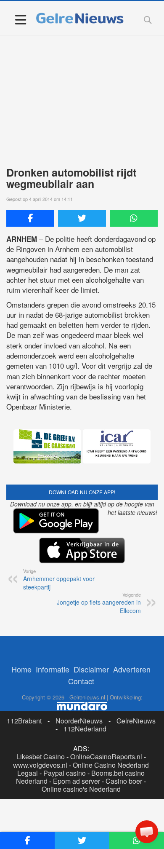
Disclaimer (91, 669)
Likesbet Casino (40, 756)
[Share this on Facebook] (30, 218)
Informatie (52, 669)
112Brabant (24, 721)
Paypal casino (64, 773)
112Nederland (84, 729)
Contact (81, 680)
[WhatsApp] (134, 218)
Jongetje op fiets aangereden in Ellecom (99, 603)
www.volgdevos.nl (40, 765)
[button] (146, 831)
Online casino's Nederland (81, 789)
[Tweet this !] (82, 218)
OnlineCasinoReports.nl (106, 756)
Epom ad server (76, 781)
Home (21, 669)
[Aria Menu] (20, 19)
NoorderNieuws (79, 721)
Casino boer (124, 781)
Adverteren (132, 669)
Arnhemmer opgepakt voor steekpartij (59, 579)
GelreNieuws (136, 721)
